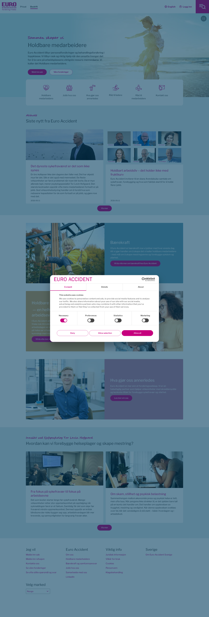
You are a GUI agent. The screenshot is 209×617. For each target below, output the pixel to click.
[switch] (90, 320)
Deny (72, 333)
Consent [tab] (68, 287)
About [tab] (141, 287)
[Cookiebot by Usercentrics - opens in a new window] (144, 279)
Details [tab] (104, 287)
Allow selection (105, 333)
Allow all (137, 333)
